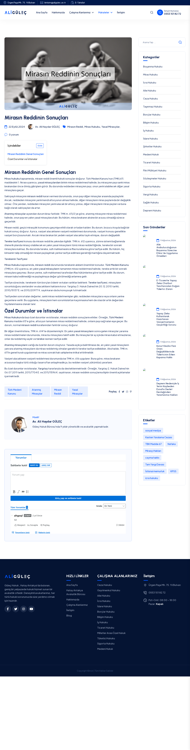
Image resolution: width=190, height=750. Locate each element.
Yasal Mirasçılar (77, 391)
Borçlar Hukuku (151, 114)
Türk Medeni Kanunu (14, 391)
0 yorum (14, 134)
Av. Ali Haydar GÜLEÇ (47, 421)
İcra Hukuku (149, 82)
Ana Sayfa (72, 584)
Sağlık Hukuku (151, 202)
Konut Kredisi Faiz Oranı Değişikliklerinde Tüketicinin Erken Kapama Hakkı (166, 352)
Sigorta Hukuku (151, 186)
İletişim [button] (121, 12)
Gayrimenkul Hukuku (108, 590)
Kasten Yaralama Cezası (158, 437)
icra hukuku (151, 478)
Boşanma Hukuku (152, 66)
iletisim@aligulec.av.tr (55, 2)
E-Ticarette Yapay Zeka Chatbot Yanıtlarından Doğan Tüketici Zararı (167, 284)
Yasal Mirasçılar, (111, 126)
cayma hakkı (152, 457)
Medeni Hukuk (151, 154)
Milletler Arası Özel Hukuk (111, 633)
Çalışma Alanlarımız (80, 12)
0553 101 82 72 (172, 14)
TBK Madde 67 (153, 443)
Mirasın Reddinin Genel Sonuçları (26, 154)
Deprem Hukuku (152, 210)
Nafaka (172, 443)
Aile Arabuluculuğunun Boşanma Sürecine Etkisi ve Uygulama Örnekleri (167, 250)
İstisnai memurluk (154, 471)
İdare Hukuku (150, 138)
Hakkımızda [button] (58, 12)
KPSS (173, 471)
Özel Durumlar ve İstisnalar (22, 159)
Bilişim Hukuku (151, 122)
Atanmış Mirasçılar (37, 391)
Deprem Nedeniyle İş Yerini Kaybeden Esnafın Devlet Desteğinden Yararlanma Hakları (167, 389)
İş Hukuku (148, 130)
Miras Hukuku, (92, 126)
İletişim (70, 610)
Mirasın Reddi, (75, 126)
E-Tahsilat (80, 2)
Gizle (40, 145)
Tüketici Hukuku (106, 638)
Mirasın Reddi (58, 391)
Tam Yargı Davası (154, 464)
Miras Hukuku (150, 74)
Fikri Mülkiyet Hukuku (154, 170)
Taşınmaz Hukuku (152, 106)
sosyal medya (153, 430)
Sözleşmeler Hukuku (154, 178)
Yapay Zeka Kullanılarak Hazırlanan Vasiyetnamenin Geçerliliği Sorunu (166, 319)
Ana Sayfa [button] (41, 12)
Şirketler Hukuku (152, 146)
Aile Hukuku (149, 90)
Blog (69, 615)
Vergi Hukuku (150, 194)
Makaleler (103, 12)
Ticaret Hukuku (151, 162)
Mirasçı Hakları (153, 450)
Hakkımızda (72, 599)
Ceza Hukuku (150, 98)
